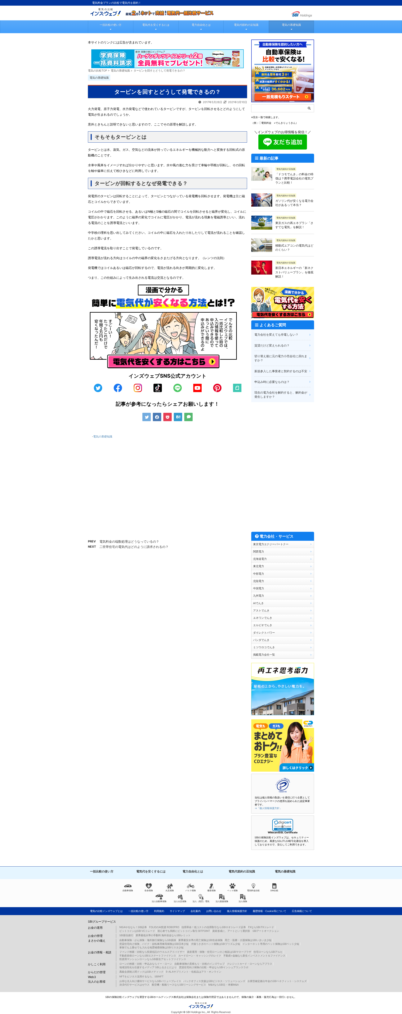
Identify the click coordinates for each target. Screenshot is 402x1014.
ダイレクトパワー (264, 632)
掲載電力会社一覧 (264, 654)
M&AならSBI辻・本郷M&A (223, 984)
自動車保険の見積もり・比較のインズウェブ (199, 963)
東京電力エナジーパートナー (271, 544)
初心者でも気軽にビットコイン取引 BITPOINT (183, 930)
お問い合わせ (213, 911)
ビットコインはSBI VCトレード (137, 930)
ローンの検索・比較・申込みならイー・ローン (145, 963)
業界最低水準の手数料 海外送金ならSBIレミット (163, 935)
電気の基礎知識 (291, 24)
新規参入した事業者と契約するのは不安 (280, 371)
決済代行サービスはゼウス (134, 984)
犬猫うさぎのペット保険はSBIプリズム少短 (215, 943)
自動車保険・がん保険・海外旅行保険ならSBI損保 (147, 940)
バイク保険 (190, 890)
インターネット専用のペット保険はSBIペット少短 (270, 943)
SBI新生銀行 (126, 935)
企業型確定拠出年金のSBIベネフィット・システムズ (277, 981)
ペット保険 (232, 890)
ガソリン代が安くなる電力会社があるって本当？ (294, 203)
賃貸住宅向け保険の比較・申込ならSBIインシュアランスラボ (213, 967)
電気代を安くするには (155, 24)
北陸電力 (258, 581)
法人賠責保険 (222, 901)
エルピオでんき (262, 625)
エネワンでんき (262, 617)
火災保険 (169, 890)
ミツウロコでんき (264, 647)
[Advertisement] (167, 491)
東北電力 (258, 566)
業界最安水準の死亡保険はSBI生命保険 (200, 940)
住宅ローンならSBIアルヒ (268, 951)
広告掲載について (302, 911)
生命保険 (148, 890)
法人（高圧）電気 (201, 901)
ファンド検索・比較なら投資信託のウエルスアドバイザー (152, 951)
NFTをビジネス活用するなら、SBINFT (141, 976)
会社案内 (196, 911)
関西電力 (258, 551)
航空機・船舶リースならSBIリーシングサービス (179, 984)
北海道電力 (260, 558)
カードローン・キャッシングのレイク (199, 955)
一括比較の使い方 (110, 24)
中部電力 (258, 573)
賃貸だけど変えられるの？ (272, 345)
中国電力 (258, 588)
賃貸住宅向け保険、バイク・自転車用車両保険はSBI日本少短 (154, 943)
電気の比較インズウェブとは (106, 911)
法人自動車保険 (159, 901)
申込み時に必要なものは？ (272, 382)
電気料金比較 (253, 890)
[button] (282, 825)
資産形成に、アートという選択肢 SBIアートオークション (245, 930)
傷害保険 (211, 890)
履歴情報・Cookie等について (269, 911)
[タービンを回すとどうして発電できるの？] (178, 417)
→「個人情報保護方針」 (268, 808)
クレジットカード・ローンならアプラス (249, 963)
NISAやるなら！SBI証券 (133, 927)
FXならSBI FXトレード (261, 927)
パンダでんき (261, 640)
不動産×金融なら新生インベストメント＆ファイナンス (254, 955)
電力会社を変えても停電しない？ (276, 334)
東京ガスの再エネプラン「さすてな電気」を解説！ (294, 225)
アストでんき (261, 610)
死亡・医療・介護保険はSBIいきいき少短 (248, 940)
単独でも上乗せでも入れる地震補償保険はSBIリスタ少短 (151, 947)
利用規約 (159, 911)
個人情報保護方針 (237, 911)
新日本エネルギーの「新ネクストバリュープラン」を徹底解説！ (294, 272)
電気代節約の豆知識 (246, 24)
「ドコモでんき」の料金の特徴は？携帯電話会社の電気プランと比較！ (294, 178)
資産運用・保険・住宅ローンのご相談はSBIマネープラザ (219, 951)
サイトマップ (177, 911)
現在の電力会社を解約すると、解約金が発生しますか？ (280, 394)
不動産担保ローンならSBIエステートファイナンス (147, 955)
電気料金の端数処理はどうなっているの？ (129, 541)
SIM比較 (274, 890)
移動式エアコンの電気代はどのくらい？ (294, 247)
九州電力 (258, 595)
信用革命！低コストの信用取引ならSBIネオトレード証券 (214, 927)
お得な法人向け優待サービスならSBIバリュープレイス (150, 981)
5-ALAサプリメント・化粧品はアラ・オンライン (193, 971)
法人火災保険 (180, 901)
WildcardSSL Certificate (283, 832)
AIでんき (258, 603)
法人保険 (243, 901)
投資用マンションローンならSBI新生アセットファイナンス (152, 959)
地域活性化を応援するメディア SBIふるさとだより (148, 967)
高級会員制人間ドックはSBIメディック (141, 971)
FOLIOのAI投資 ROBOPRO (164, 927)
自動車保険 (127, 890)
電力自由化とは (201, 24)
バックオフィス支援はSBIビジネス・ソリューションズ (214, 981)
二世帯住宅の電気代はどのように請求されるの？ (134, 547)
